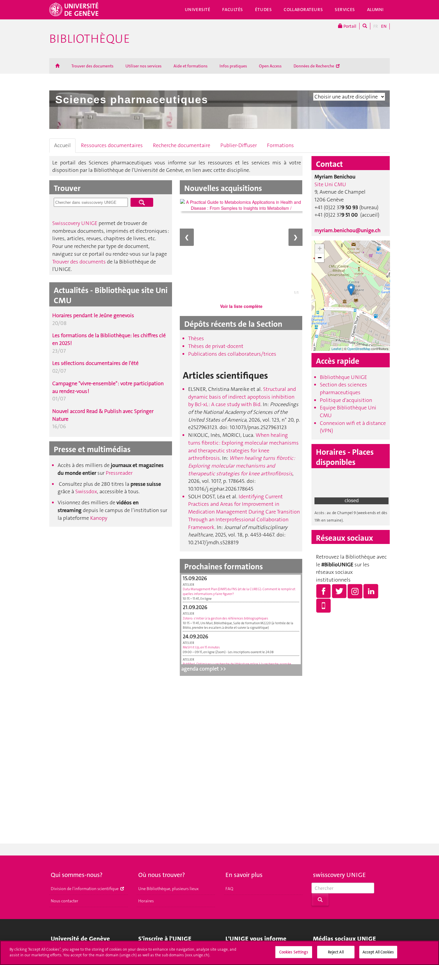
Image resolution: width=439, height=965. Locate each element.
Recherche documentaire (181, 145)
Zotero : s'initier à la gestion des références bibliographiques (225, 618)
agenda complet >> (203, 668)
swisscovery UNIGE (339, 875)
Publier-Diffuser (238, 145)
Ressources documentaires (112, 145)
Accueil (62, 145)
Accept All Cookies (378, 952)
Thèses (196, 338)
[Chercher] (365, 26)
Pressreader (119, 473)
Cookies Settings (293, 952)
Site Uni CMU (330, 184)
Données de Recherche (314, 66)
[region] (219, 953)
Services (345, 10)
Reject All (336, 952)
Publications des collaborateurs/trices (232, 353)
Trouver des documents (92, 66)
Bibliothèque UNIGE (343, 377)
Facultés (232, 10)
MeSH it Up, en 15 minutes (201, 647)
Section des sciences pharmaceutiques (343, 388)
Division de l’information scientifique (85, 888)
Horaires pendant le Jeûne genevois (93, 315)
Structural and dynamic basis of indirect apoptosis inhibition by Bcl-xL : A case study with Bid (242, 397)
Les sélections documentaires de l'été (95, 363)
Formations (280, 145)
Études (263, 10)
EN (383, 26)
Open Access (270, 66)
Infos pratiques (233, 66)
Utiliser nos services (143, 66)
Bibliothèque (89, 39)
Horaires (146, 901)
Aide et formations (191, 66)
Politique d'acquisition (346, 400)
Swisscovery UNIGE (74, 223)
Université (198, 10)
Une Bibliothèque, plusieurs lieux (168, 888)
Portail (349, 26)
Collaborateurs (303, 10)
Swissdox (86, 491)
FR (375, 26)
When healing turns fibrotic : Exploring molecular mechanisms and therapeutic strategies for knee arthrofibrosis (243, 446)
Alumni (375, 10)
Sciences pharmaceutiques (131, 99)
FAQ (229, 888)
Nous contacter (64, 901)
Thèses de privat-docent (215, 346)
